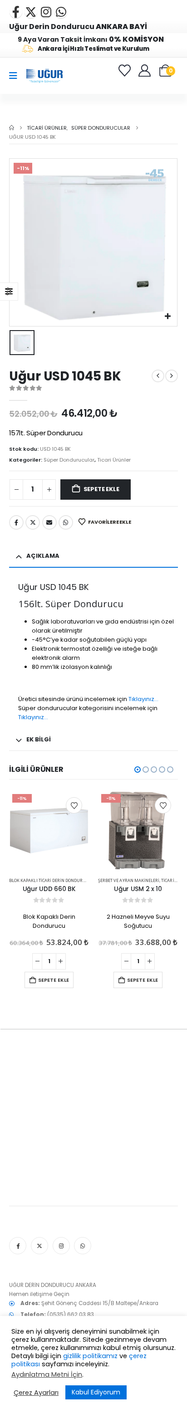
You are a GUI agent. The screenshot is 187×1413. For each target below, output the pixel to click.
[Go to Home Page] (11, 127)
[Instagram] (45, 11)
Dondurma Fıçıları (120, 880)
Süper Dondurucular (69, 459)
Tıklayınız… (143, 699)
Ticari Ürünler (114, 459)
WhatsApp (66, 522)
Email (49, 522)
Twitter (32, 522)
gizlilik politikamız (90, 1355)
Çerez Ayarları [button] (36, 1393)
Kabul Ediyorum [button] (96, 1392)
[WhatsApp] (60, 11)
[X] (31, 11)
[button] (137, 769)
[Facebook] (16, 11)
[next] (171, 376)
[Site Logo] (44, 76)
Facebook (16, 522)
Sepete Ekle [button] (53, 980)
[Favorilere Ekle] (74, 805)
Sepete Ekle (101, 489)
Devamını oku (142, 937)
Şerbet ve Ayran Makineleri (39, 880)
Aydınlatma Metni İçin (46, 1374)
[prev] (158, 376)
